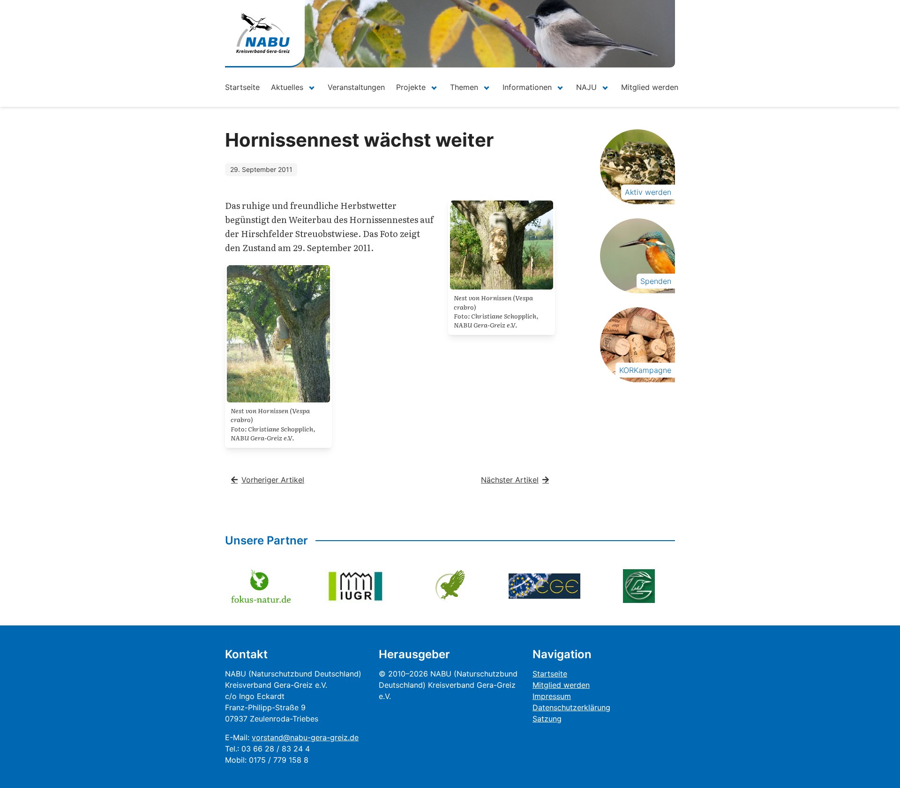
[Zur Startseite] (263, 33)
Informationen (527, 87)
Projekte (411, 87)
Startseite (242, 87)
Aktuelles (287, 87)
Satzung (547, 718)
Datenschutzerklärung (571, 707)
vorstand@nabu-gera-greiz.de (305, 737)
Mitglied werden (649, 87)
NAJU (586, 87)
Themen (464, 87)
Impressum (551, 696)
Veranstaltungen (356, 87)
